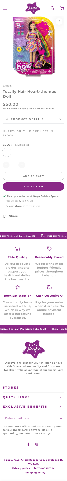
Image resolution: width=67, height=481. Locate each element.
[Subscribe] (62, 418)
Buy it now (34, 186)
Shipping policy (35, 472)
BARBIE (7, 86)
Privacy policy (21, 468)
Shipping (23, 108)
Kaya (17, 459)
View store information (23, 206)
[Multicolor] (7, 152)
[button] (52, 8)
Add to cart (33, 176)
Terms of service (44, 468)
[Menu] (5, 8)
